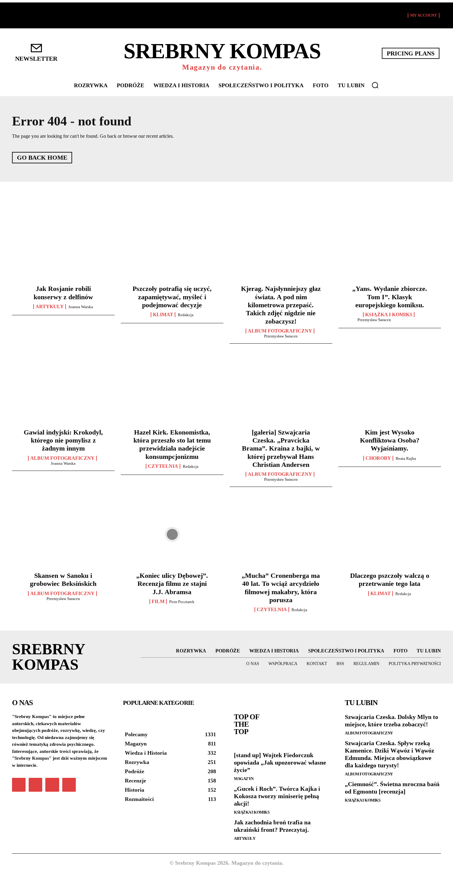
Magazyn (244, 778)
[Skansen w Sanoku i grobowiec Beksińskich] (63, 534)
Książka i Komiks (388, 314)
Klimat (163, 314)
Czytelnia (163, 466)
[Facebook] (19, 784)
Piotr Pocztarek (181, 601)
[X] (52, 784)
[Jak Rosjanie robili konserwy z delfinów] (63, 247)
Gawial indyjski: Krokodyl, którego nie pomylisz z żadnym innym (63, 440)
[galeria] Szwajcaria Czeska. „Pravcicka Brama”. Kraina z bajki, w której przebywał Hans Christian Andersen (281, 448)
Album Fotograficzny (280, 331)
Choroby (378, 458)
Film (158, 601)
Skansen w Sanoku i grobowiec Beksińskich (63, 579)
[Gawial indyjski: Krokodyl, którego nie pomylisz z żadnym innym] (63, 391)
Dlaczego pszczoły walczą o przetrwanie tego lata (389, 579)
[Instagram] (35, 784)
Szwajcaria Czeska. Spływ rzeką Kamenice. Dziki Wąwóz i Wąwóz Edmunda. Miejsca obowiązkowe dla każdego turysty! (389, 754)
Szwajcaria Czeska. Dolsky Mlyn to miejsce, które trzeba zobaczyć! (391, 720)
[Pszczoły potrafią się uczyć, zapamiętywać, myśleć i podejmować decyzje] (172, 247)
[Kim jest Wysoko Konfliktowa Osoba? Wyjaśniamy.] (389, 391)
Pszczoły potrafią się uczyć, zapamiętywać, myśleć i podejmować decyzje (172, 297)
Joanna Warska (80, 306)
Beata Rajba (406, 458)
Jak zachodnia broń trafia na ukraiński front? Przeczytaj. (272, 826)
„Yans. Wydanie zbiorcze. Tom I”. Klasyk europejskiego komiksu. (389, 297)
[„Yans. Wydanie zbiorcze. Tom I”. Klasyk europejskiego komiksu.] (389, 247)
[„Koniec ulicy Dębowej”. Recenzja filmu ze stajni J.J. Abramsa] (172, 534)
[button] (375, 85)
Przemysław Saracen (281, 336)
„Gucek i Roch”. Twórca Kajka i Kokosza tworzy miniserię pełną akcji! (277, 796)
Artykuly (49, 306)
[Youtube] (69, 784)
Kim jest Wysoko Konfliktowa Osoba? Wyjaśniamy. (389, 440)
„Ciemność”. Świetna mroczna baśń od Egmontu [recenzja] (392, 788)
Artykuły (244, 838)
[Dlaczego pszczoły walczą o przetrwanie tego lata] (389, 534)
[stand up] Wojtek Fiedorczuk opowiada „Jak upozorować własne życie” (280, 762)
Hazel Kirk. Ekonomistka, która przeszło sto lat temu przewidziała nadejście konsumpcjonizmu (172, 444)
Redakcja (186, 314)
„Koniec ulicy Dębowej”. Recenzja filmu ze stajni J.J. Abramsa (172, 584)
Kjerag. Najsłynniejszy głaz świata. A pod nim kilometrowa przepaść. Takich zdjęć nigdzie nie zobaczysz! (281, 305)
